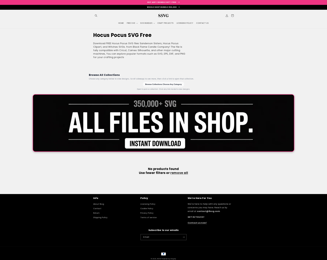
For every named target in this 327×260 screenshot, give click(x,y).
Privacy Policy (146, 213)
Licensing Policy (147, 204)
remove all (179, 173)
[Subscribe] (183, 237)
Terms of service (148, 217)
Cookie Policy (146, 208)
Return (96, 213)
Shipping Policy (100, 217)
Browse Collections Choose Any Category (163, 84)
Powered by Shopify (169, 259)
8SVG (159, 259)
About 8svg (98, 204)
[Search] (96, 15)
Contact (97, 208)
